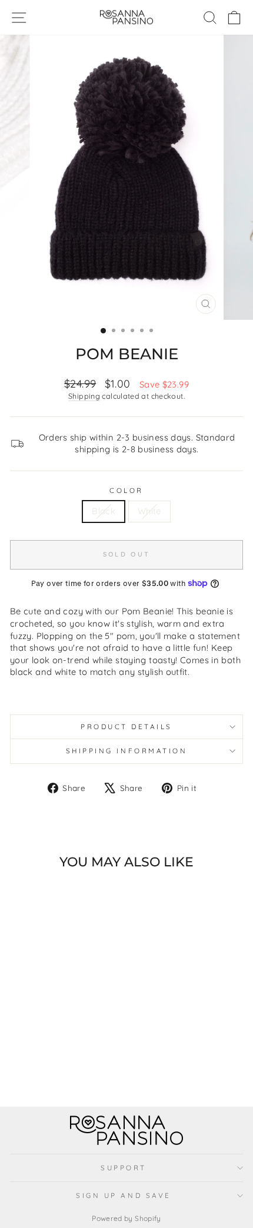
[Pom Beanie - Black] (47, 1066)
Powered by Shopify (126, 1218)
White (149, 511)
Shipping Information (127, 750)
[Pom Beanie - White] (60, 1066)
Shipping (84, 395)
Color (126, 490)
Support (124, 1167)
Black (103, 511)
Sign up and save (123, 1195)
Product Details (126, 726)
